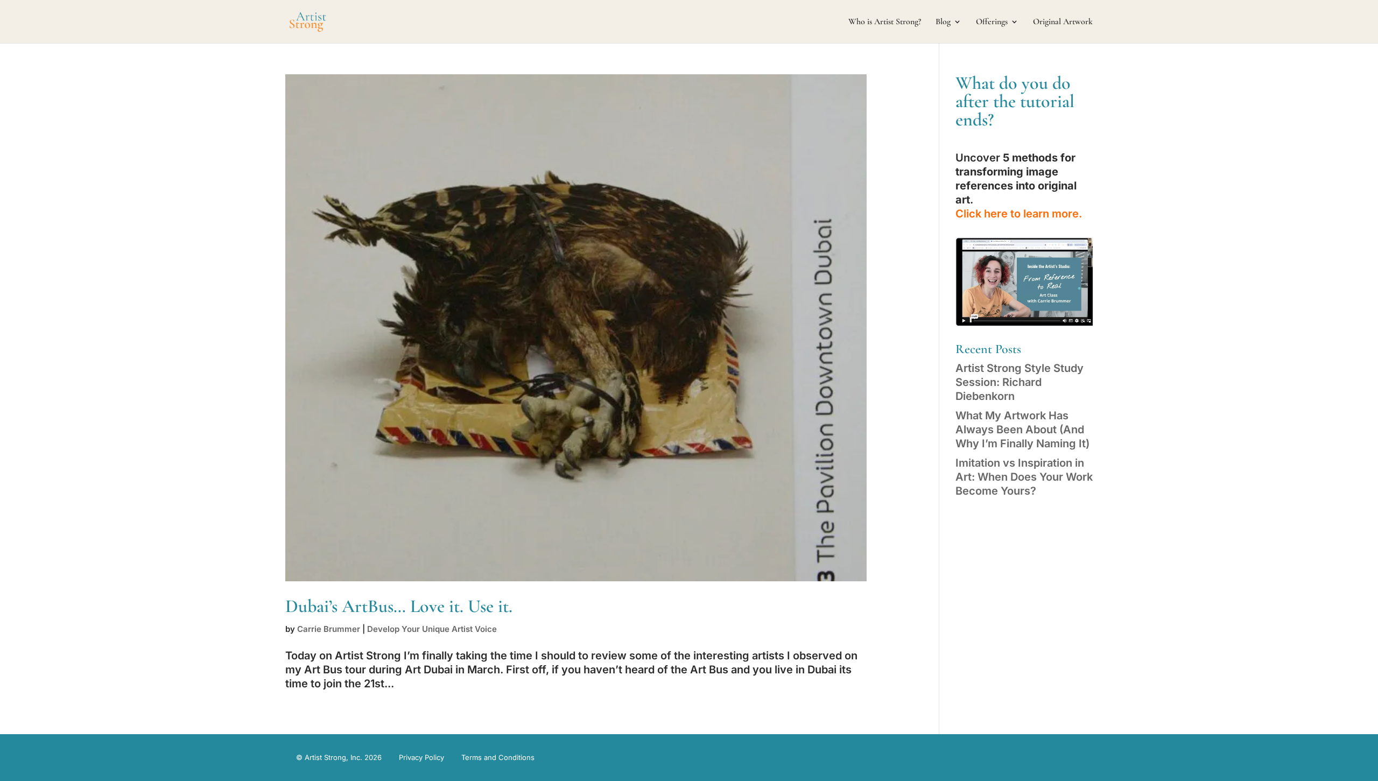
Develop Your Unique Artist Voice (432, 629)
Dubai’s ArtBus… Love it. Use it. (398, 606)
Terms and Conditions (498, 757)
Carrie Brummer (328, 629)
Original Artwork (1063, 22)
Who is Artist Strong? (884, 22)
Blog (943, 22)
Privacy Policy (421, 757)
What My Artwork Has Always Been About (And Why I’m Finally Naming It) (1022, 429)
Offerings (992, 22)
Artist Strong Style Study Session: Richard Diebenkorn (1019, 382)
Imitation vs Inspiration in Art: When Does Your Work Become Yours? (1024, 476)
